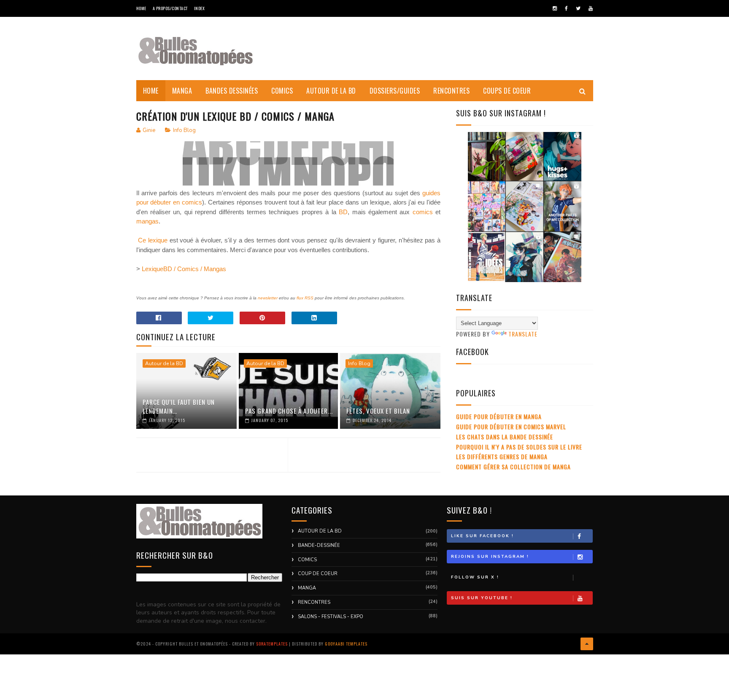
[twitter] (578, 8)
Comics (282, 91)
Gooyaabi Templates (346, 643)
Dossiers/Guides (395, 91)
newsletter (268, 298)
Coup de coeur (318, 574)
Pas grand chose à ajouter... (289, 410)
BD (343, 211)
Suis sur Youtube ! (482, 598)
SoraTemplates (272, 643)
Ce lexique (152, 240)
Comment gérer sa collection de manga (513, 466)
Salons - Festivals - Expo (330, 617)
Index (199, 8)
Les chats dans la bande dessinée (504, 436)
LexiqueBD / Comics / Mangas (184, 268)
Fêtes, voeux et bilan (378, 410)
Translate (522, 333)
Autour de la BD (331, 91)
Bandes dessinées (231, 91)
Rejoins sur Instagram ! (490, 557)
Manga (182, 91)
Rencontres (451, 91)
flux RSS (305, 298)
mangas (147, 221)
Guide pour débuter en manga (499, 416)
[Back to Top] (586, 644)
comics (423, 211)
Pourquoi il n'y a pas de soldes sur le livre (519, 446)
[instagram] (555, 8)
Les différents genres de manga (502, 456)
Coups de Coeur (507, 91)
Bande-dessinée (319, 545)
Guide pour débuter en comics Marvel (511, 426)
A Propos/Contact (170, 8)
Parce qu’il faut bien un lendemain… (179, 406)
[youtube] (591, 8)
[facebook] (566, 8)
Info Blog (184, 130)
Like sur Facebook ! (482, 536)
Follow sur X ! (475, 577)
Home (141, 8)
